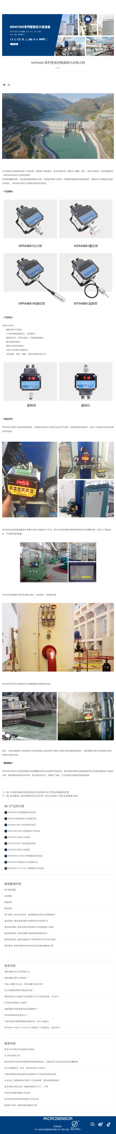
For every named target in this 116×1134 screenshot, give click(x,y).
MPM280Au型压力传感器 (17, 850)
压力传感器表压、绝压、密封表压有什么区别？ (25, 1068)
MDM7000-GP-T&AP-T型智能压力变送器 (24, 868)
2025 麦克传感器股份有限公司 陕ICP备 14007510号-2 (58, 1129)
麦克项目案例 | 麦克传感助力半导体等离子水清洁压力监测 (29, 939)
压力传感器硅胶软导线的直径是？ (19, 990)
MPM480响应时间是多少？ (16, 1015)
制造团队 (8, 902)
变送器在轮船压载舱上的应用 (17, 1093)
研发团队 (8, 908)
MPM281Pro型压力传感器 (17, 837)
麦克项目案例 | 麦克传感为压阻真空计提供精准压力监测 (28, 927)
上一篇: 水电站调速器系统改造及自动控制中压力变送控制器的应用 (35, 792)
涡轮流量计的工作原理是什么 (17, 972)
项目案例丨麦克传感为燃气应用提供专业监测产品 (26, 921)
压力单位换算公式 (12, 1056)
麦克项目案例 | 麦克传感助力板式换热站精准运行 (26, 933)
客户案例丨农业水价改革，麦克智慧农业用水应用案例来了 (30, 915)
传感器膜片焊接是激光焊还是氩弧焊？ (21, 1009)
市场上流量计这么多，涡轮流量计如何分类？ (24, 984)
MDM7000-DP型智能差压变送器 (20, 812)
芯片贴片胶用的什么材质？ (16, 1003)
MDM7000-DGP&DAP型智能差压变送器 (24, 856)
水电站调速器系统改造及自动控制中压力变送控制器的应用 (30, 1074)
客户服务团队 (10, 890)
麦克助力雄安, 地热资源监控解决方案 (20, 1105)
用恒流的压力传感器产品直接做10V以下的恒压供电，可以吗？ (31, 996)
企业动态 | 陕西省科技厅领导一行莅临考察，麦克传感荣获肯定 (31, 1080)
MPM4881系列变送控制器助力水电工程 (21, 1099)
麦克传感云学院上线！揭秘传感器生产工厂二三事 (26, 1087)
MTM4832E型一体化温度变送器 (20, 843)
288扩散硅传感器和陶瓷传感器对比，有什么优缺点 (26, 1021)
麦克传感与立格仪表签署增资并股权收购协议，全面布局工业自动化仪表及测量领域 (41, 1062)
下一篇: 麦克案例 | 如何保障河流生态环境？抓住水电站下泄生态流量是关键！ (41, 796)
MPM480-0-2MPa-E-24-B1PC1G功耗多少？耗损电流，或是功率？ (32, 1028)
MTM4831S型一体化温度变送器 (20, 825)
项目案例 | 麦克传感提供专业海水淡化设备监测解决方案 (28, 946)
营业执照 (57, 1126)
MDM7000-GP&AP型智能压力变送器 (22, 831)
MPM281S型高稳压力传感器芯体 (20, 819)
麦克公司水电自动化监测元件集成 (19, 1049)
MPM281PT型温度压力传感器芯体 (21, 862)
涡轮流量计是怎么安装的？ (16, 978)
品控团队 (8, 896)
